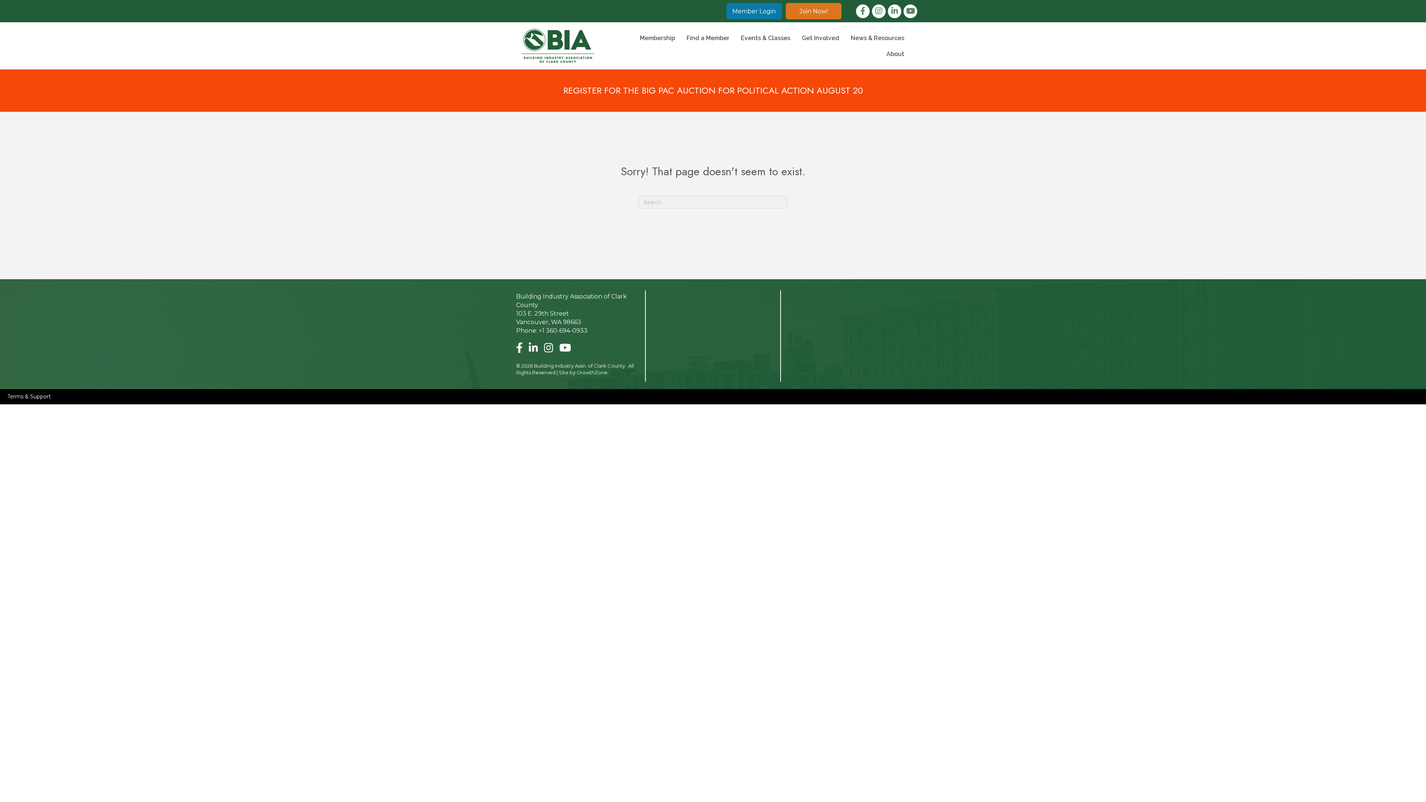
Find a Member (708, 38)
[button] (754, 11)
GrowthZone (592, 372)
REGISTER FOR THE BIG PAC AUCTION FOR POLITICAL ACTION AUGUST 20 (713, 90)
